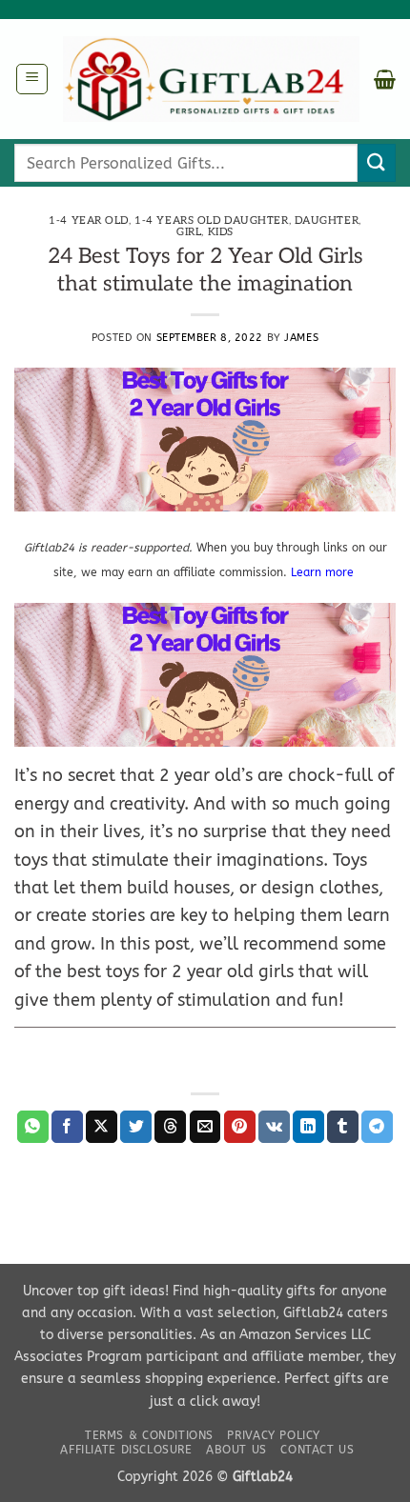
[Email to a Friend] (205, 1127)
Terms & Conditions (149, 1435)
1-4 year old (89, 220)
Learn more (324, 572)
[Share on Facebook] (67, 1127)
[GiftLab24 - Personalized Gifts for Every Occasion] (211, 79)
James (301, 337)
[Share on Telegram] (377, 1127)
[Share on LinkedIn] (308, 1127)
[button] (32, 79)
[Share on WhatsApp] (33, 1127)
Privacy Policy (273, 1435)
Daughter (327, 220)
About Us (236, 1449)
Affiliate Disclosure (126, 1449)
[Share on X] (101, 1127)
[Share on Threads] (170, 1127)
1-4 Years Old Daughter (211, 220)
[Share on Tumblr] (343, 1127)
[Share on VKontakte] (274, 1127)
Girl (188, 232)
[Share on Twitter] (136, 1127)
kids (221, 232)
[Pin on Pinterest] (240, 1127)
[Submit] (377, 162)
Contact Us (317, 1449)
